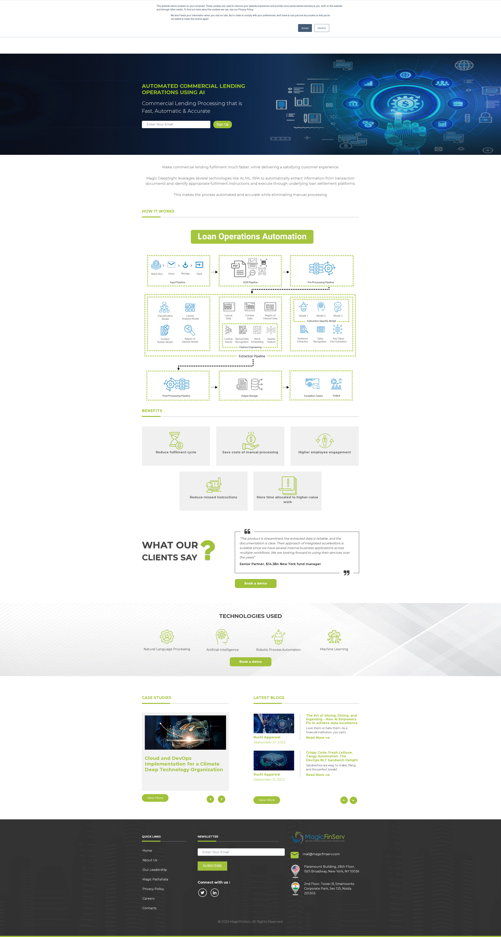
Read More (315, 737)
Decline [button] (322, 28)
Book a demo (255, 583)
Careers (148, 898)
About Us (149, 860)
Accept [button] (305, 28)
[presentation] (210, 799)
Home (147, 850)
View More (155, 798)
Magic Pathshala (155, 879)
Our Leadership (154, 870)
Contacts (149, 908)
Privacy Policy (153, 889)
